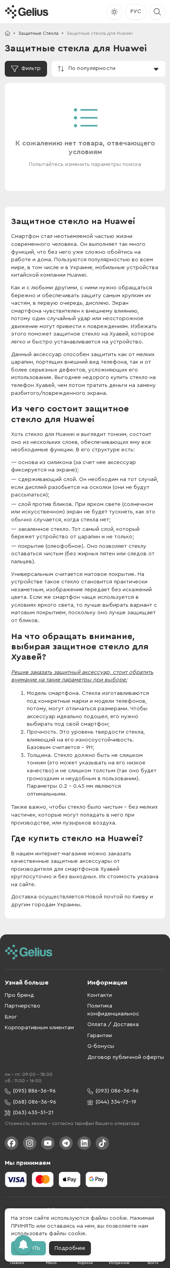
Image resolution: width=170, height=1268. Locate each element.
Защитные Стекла (38, 33)
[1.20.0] (26, 12)
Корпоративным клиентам (39, 1027)
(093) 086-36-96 (117, 1091)
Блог (11, 1017)
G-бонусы (100, 1046)
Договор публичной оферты (125, 1057)
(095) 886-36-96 (34, 1091)
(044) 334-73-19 (116, 1102)
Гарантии (99, 1035)
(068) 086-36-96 (34, 1102)
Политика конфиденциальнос (113, 1010)
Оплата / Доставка (113, 1024)
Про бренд (19, 995)
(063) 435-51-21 (33, 1112)
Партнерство (22, 1006)
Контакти (99, 995)
